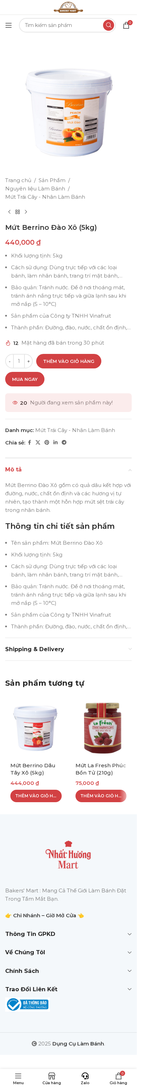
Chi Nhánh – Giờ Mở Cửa (44, 915)
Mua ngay (25, 379)
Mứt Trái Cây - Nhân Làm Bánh (45, 197)
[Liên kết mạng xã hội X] (37, 442)
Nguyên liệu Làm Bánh (35, 188)
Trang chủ (18, 180)
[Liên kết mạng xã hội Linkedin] (55, 442)
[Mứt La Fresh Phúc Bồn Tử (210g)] (101, 727)
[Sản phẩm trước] (9, 212)
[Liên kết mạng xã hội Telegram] (64, 442)
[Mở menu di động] (9, 25)
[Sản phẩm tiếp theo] (26, 212)
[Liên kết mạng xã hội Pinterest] (46, 442)
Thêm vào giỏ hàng (68, 361)
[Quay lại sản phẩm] (17, 212)
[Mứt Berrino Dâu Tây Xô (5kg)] (36, 727)
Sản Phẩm (52, 180)
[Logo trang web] (68, 6)
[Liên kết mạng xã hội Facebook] (29, 442)
